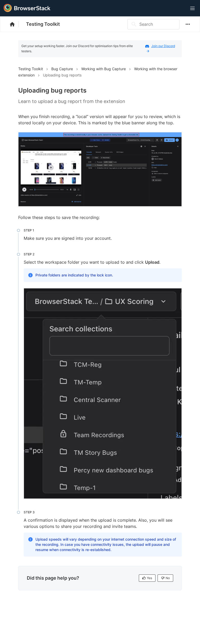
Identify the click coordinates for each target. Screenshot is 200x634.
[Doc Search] (179, 8)
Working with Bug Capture (103, 69)
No (168, 578)
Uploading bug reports (62, 75)
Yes (149, 578)
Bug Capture (62, 69)
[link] (100, 169)
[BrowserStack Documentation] (15, 24)
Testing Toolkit (43, 24)
